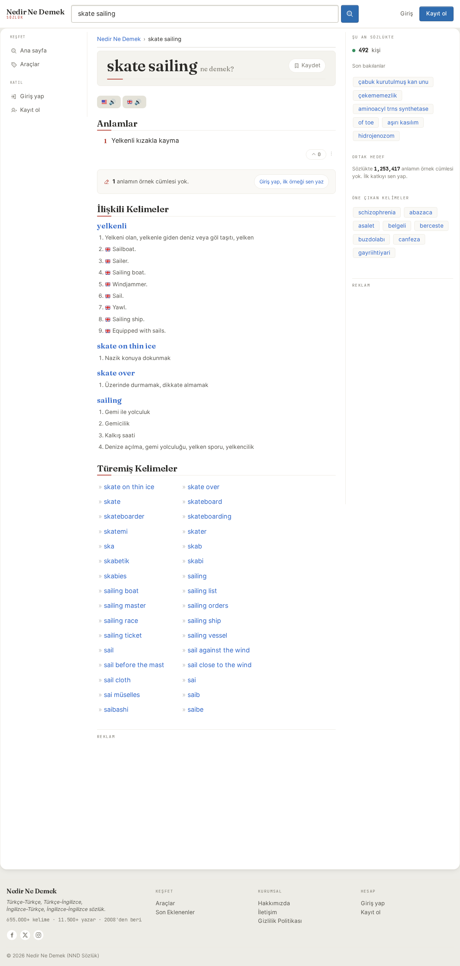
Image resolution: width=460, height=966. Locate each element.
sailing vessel (207, 635)
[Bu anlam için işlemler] (331, 153)
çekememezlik (377, 95)
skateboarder (124, 516)
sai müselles (122, 694)
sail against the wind (219, 650)
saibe (195, 709)
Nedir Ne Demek (119, 39)
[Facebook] (11, 935)
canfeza (409, 239)
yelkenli (112, 225)
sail (109, 650)
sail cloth (117, 680)
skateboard (205, 501)
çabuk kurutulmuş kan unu (393, 81)
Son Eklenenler (175, 912)
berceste (431, 225)
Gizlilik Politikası (280, 920)
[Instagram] (38, 935)
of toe (366, 122)
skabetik (116, 561)
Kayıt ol (436, 13)
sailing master (125, 605)
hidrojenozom (376, 135)
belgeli (397, 225)
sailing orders (208, 605)
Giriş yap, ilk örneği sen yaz (291, 181)
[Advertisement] (216, 791)
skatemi (116, 531)
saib (194, 694)
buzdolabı (371, 239)
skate (112, 501)
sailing (109, 400)
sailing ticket (123, 635)
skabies (115, 576)
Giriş (406, 13)
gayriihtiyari (374, 252)
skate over (116, 372)
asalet (366, 225)
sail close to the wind (220, 665)
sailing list (202, 590)
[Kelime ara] (350, 14)
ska (109, 546)
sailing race (121, 620)
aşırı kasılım (403, 122)
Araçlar (165, 903)
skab (195, 546)
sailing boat (121, 590)
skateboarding (209, 516)
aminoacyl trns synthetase (393, 108)
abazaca (420, 212)
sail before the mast (134, 665)
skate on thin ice (126, 345)
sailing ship (204, 620)
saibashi (116, 709)
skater (197, 531)
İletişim (267, 912)
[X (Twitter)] (25, 935)
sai (192, 680)
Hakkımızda (274, 903)
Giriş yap (373, 903)
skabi (195, 561)
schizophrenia (377, 212)
